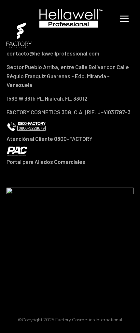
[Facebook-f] (53, 176)
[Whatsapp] (87, 176)
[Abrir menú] (125, 18)
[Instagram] (70, 176)
